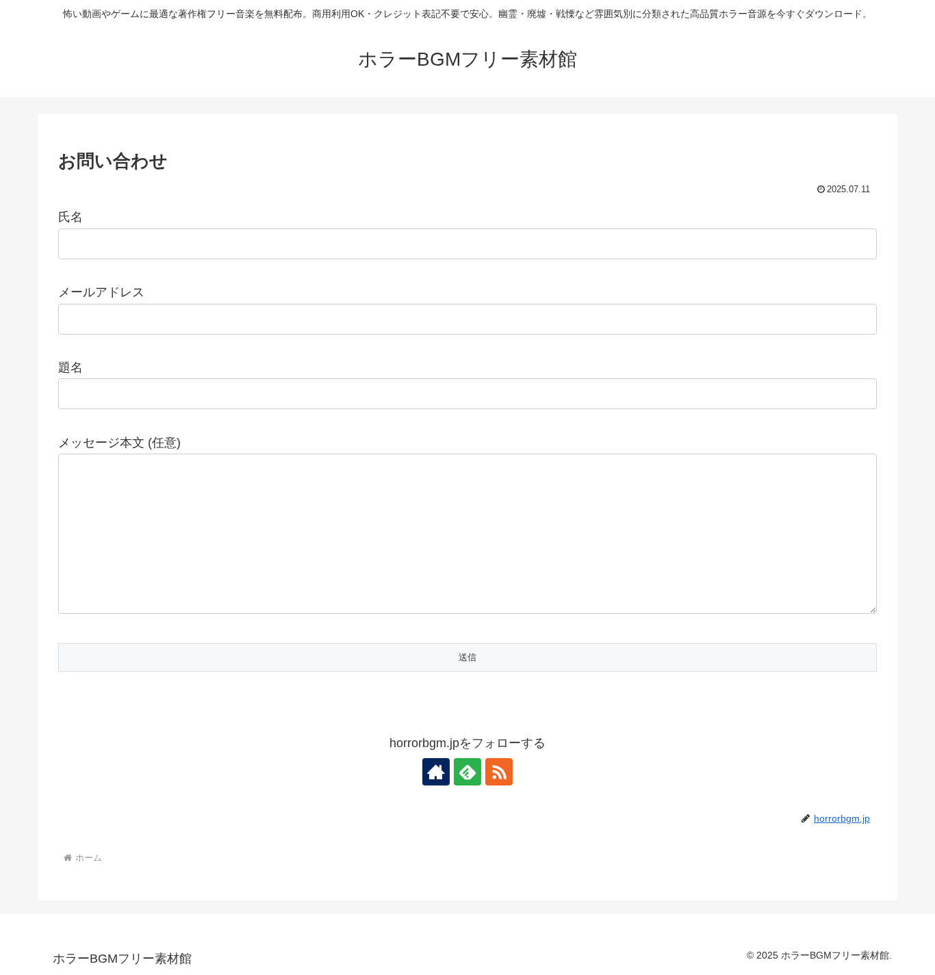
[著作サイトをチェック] (436, 771)
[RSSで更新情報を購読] (499, 771)
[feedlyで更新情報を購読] (467, 771)
